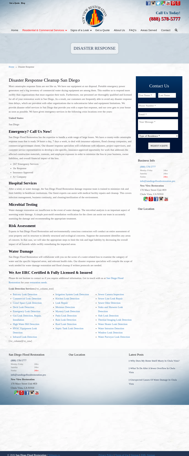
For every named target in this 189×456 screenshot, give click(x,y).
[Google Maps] (145, 200)
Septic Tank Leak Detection (69, 328)
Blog (23, 3)
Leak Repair (61, 302)
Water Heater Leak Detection (112, 324)
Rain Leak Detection (65, 319)
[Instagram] (161, 200)
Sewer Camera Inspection (111, 294)
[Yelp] (151, 200)
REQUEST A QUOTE (159, 146)
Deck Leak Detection (23, 307)
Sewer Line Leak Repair (110, 298)
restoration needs (38, 282)
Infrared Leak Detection (25, 336)
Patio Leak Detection (66, 315)
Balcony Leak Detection (25, 294)
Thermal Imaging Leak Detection (115, 319)
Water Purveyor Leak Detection (114, 336)
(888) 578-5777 (164, 19)
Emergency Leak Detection (26, 311)
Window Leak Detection (110, 332)
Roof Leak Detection (66, 324)
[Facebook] (156, 200)
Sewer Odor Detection (109, 302)
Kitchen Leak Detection (67, 298)
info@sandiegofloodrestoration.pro (157, 181)
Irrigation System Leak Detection (72, 294)
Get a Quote (14, 3)
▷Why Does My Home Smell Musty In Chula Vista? (154, 360)
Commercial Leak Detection (27, 298)
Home (11, 67)
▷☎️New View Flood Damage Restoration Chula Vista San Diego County (94, 16)
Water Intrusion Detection (111, 328)
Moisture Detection (65, 307)
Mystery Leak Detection (67, 311)
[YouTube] (168, 5)
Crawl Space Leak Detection (27, 302)
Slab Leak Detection (108, 315)
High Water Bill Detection (26, 324)
